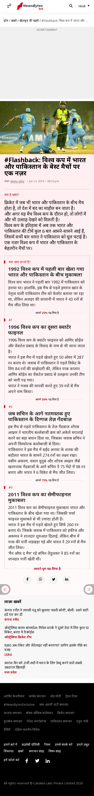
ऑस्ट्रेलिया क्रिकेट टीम (17, 637)
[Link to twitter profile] (37, 761)
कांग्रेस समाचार (37, 696)
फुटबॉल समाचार (13, 721)
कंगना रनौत (11, 620)
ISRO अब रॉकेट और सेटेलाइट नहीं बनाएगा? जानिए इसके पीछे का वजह (45, 647)
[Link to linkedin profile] (47, 761)
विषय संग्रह (55, 751)
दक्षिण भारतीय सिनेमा (27, 729)
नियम (47, 744)
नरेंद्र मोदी (55, 696)
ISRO (8, 655)
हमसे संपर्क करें (63, 744)
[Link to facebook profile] (26, 761)
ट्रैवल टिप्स (71, 696)
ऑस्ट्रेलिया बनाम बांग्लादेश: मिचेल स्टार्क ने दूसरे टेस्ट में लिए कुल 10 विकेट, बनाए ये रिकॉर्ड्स (46, 630)
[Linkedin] (66, 579)
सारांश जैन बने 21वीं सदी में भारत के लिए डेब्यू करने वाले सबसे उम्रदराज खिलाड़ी (43, 665)
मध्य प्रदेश (10, 672)
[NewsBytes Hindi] (30, 6)
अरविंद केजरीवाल (14, 696)
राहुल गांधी (82, 721)
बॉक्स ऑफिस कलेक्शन (39, 713)
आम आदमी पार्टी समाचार (53, 704)
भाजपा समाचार (13, 713)
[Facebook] (27, 579)
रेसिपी (7, 729)
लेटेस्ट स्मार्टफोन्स (36, 721)
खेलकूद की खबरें (29, 20)
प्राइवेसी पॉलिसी (31, 744)
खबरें (14, 20)
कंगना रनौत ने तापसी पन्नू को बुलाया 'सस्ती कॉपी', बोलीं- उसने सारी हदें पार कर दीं (46, 612)
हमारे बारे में (10, 744)
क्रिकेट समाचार (65, 713)
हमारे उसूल (83, 744)
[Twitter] (53, 579)
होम (6, 20)
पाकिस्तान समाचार (61, 721)
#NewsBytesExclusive (19, 704)
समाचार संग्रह (36, 751)
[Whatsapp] (40, 579)
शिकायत (9, 751)
